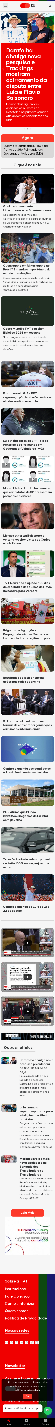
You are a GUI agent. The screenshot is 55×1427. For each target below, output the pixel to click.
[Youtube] (6, 1342)
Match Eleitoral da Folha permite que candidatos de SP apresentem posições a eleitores (27, 492)
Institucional (16, 1289)
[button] (5, 5)
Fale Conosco (17, 1296)
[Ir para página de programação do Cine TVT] (27, 1253)
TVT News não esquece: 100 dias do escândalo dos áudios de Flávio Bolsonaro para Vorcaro (27, 587)
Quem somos (16, 1311)
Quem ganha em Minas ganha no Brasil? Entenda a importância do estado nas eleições (27, 269)
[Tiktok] (32, 1342)
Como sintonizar (20, 1304)
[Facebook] (26, 1342)
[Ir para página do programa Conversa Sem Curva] (27, 1038)
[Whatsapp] (11, 1342)
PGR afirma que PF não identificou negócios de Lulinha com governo (25, 816)
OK (27, 1396)
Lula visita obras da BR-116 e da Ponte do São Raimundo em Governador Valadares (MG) (25, 444)
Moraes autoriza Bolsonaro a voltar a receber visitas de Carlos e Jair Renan (26, 539)
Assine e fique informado (27, 1378)
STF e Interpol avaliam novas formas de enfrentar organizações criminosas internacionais (27, 725)
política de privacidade (27, 1390)
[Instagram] (16, 1342)
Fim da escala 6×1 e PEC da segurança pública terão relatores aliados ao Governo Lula (27, 397)
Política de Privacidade (26, 1318)
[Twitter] (21, 1342)
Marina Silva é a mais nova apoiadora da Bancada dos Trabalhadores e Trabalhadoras (35, 1166)
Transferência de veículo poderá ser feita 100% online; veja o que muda (26, 863)
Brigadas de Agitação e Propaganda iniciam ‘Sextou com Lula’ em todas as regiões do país (26, 634)
